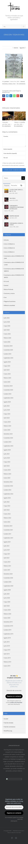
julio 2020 (6, 594)
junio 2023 (7, 458)
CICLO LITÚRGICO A (9, 244)
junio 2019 (7, 646)
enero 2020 (7, 618)
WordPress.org (8, 731)
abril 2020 (7, 606)
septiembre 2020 (8, 586)
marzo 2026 (7, 334)
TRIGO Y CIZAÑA (19, 122)
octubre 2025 (7, 354)
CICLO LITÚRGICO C (9, 252)
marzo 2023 (7, 470)
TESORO (5, 122)
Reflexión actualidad (9, 305)
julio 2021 (6, 546)
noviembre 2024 (8, 390)
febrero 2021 (7, 566)
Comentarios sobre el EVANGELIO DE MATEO (14, 276)
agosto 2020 (7, 590)
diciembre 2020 (8, 574)
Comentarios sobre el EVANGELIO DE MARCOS (14, 270)
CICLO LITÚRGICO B (9, 248)
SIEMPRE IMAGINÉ (14, 216)
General (23, 81)
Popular (6, 185)
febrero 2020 (7, 614)
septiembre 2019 (8, 634)
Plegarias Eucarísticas (9, 301)
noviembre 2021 (8, 530)
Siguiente (22, 48)
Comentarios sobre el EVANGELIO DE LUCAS (14, 263)
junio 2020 (7, 598)
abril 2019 (7, 654)
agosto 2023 (7, 450)
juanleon (6, 81)
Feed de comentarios (9, 727)
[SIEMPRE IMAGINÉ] (6, 216)
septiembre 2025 (8, 358)
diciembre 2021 (8, 526)
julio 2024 (6, 406)
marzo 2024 (7, 422)
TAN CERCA (12, 198)
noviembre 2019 (8, 626)
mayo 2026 (7, 326)
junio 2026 (7, 322)
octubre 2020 (7, 582)
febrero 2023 (7, 474)
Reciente (14, 185)
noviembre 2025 (8, 350)
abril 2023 (7, 466)
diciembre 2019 (8, 622)
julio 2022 (6, 502)
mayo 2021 (7, 554)
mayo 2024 (7, 414)
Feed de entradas (8, 723)
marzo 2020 (7, 610)
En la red (6, 281)
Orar (14, 83)
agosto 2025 (7, 362)
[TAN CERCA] (6, 199)
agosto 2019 (7, 638)
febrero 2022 (7, 518)
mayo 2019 (7, 650)
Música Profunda (8, 289)
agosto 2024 (7, 402)
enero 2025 (7, 382)
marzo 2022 (7, 514)
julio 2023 (6, 454)
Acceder (6, 719)
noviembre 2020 (8, 578)
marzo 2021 (7, 562)
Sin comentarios (21, 83)
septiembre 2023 (8, 446)
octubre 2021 (7, 534)
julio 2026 (6, 318)
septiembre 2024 (8, 398)
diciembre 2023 (8, 434)
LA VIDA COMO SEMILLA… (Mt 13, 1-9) (16, 190)
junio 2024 (7, 410)
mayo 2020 (7, 602)
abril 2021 (7, 558)
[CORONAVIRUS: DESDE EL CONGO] (6, 223)
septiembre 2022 (8, 494)
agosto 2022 (7, 498)
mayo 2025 (7, 366)
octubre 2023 (7, 442)
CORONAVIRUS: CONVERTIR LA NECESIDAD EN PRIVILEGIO (16, 207)
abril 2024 (7, 418)
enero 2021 (7, 570)
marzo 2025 (7, 374)
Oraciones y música (7, 83)
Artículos (6, 240)
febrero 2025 (7, 378)
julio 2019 (6, 642)
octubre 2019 (7, 630)
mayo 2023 (7, 462)
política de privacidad (16, 702)
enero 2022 (7, 522)
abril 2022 (7, 510)
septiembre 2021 (8, 538)
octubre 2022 (7, 490)
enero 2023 (7, 478)
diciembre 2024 (8, 386)
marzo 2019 (7, 658)
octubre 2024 (7, 394)
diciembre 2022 (8, 482)
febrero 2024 (7, 426)
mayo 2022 (7, 506)
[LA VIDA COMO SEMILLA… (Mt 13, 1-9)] (6, 190)
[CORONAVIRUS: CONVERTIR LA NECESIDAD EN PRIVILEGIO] (6, 206)
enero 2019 (7, 666)
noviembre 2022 (8, 486)
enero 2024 (7, 430)
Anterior (16, 48)
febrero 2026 (7, 338)
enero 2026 (7, 342)
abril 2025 (7, 370)
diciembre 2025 (8, 346)
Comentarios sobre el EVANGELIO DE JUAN (14, 257)
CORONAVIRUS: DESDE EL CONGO (16, 224)
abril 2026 (7, 330)
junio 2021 (7, 550)
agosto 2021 (7, 542)
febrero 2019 (7, 662)
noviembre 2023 (8, 438)
